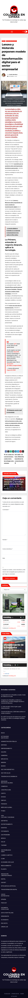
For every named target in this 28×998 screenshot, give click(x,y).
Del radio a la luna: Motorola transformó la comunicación (19, 458)
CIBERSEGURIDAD (6, 875)
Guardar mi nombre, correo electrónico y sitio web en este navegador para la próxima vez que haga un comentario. (14, 572)
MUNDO (3, 766)
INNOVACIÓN (4, 874)
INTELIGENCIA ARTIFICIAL (9, 477)
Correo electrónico (8, 549)
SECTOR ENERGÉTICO (7, 769)
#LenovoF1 (10, 363)
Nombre (5, 539)
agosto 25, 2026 (9, 486)
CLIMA (3, 858)
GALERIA (3, 752)
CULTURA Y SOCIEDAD (7, 817)
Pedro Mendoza (13, 74)
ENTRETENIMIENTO (6, 824)
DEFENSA (4, 745)
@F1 (15, 343)
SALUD (3, 841)
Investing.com (12, 628)
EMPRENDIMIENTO (6, 748)
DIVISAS (3, 796)
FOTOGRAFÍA (5, 831)
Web (4, 558)
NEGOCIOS (4, 781)
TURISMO (3, 845)
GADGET (3, 882)
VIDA (2, 815)
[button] (23, 31)
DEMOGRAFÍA (5, 916)
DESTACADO (6, 642)
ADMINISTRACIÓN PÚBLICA (9, 741)
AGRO (3, 851)
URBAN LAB (4, 926)
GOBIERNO (12, 642)
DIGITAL (3, 879)
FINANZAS (4, 803)
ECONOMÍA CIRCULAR (7, 862)
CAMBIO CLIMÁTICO (6, 855)
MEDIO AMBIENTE (6, 865)
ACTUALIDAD (5, 736)
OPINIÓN (3, 899)
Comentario (6, 509)
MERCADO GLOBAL (6, 807)
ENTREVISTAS (5, 895)
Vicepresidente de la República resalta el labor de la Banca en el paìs (14, 648)
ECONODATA (4, 919)
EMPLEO (3, 800)
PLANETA (3, 869)
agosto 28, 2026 (9, 652)
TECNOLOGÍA (7, 993)
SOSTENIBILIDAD (6, 850)
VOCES (3, 894)
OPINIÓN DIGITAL (15, 993)
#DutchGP (16, 351)
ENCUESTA (4, 923)
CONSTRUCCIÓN (6, 789)
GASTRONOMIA (5, 834)
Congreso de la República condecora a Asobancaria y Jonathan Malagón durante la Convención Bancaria (12, 701)
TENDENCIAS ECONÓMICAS (9, 776)
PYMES (3, 810)
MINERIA (3, 762)
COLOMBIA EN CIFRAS (14, 16)
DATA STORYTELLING (7, 912)
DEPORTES (4, 820)
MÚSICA (3, 838)
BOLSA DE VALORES (7, 782)
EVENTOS (4, 827)
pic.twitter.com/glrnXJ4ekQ (14, 365)
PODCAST (4, 902)
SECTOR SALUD (5, 773)
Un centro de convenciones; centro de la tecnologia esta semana (9, 459)
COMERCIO (4, 786)
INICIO (3, 733)
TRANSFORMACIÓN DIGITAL (9, 889)
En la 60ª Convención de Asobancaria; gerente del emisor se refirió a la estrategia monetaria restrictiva (13, 718)
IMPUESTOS (4, 759)
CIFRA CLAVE (5, 909)
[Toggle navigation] (12, 31)
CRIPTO (3, 793)
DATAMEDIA (4, 907)
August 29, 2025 (11, 370)
